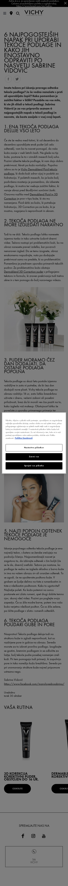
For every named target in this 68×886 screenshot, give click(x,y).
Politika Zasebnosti (24, 438)
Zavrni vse (34, 457)
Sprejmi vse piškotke (34, 466)
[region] (34, 443)
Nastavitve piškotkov (34, 447)
